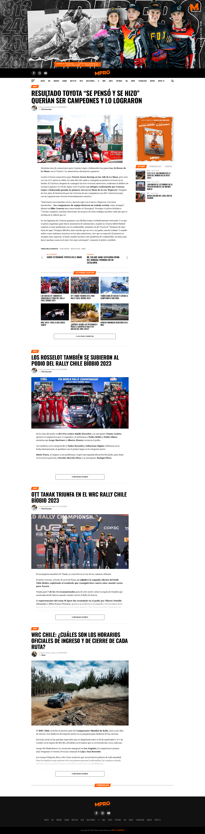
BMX (103, 81)
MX (49, 81)
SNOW (133, 81)
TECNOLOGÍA (142, 81)
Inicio (43, 81)
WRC (84, 249)
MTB (81, 81)
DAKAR (64, 81)
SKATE (111, 81)
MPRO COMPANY (118, 830)
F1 (98, 81)
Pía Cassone (46, 109)
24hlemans (65, 249)
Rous (44, 655)
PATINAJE (119, 81)
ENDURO (56, 81)
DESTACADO (76, 249)
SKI (127, 81)
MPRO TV (161, 81)
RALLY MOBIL (90, 81)
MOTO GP (73, 81)
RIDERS (152, 81)
